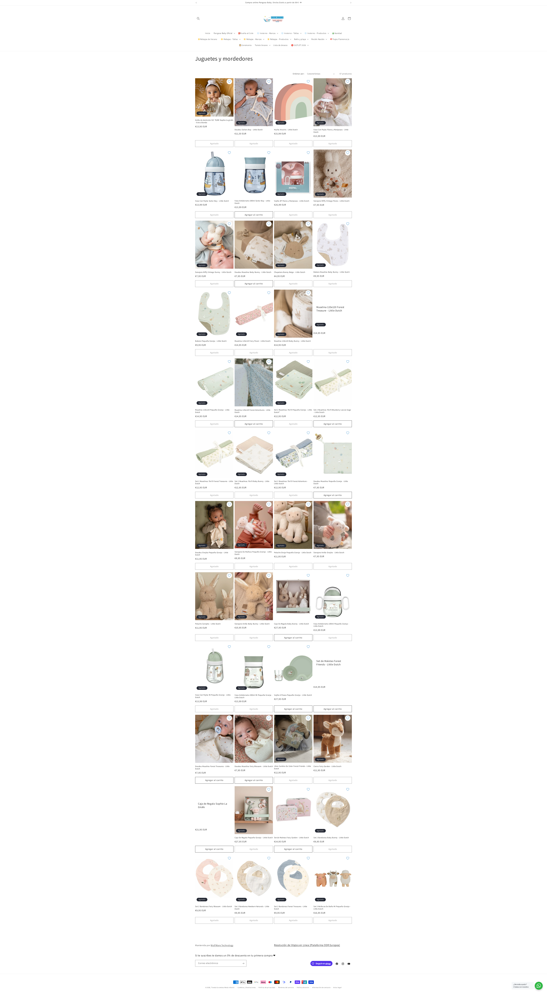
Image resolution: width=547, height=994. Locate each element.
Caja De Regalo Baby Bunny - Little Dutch (291, 624)
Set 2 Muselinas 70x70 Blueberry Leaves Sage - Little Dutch (332, 411)
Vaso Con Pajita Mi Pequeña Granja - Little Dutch (212, 696)
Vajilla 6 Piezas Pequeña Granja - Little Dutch (293, 695)
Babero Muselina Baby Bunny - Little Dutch (332, 272)
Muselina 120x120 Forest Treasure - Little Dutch (330, 308)
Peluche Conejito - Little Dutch (208, 624)
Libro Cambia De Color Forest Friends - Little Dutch (292, 767)
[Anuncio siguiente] (351, 2)
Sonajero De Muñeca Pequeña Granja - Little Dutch (253, 553)
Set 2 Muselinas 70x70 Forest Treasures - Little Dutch (214, 482)
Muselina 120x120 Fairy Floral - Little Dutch (252, 341)
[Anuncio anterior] (196, 2)
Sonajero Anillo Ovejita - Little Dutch (329, 552)
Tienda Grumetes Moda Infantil (222, 987)
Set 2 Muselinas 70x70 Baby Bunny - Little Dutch (252, 482)
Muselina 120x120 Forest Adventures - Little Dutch (252, 411)
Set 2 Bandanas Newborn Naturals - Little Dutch (252, 907)
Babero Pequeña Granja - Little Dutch (211, 341)
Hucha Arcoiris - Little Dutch (286, 130)
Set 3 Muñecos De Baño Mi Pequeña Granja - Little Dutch (332, 907)
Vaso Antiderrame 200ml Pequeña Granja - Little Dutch (331, 625)
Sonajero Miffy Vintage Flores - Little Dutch (331, 201)
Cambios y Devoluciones (247, 987)
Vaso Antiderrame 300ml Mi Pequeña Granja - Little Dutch (254, 696)
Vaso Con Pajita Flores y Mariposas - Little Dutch (331, 131)
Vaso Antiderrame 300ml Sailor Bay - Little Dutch (252, 202)
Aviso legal (337, 987)
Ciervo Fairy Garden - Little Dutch (327, 766)
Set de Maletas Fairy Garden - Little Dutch (291, 838)
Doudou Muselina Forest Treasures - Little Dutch (212, 767)
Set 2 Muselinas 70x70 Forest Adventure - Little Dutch (291, 482)
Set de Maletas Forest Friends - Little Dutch (328, 662)
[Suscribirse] (243, 963)
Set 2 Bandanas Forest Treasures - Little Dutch (290, 907)
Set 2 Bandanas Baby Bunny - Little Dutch (331, 838)
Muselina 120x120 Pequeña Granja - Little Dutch (212, 411)
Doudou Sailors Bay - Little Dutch (249, 130)
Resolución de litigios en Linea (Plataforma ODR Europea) (307, 945)
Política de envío (303, 987)
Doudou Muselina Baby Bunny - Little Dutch (253, 272)
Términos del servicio (286, 987)
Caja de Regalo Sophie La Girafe (212, 805)
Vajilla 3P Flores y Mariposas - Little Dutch (291, 201)
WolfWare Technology (222, 945)
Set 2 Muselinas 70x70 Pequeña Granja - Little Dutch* (293, 411)
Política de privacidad (267, 987)
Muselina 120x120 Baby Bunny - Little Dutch (292, 341)
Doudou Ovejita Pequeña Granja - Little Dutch (211, 553)
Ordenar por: (298, 73)
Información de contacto (321, 987)
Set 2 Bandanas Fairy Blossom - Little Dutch (213, 906)
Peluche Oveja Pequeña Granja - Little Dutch (292, 552)
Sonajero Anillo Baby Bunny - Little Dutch (252, 624)
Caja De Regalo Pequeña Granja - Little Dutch (254, 838)
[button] (198, 18)
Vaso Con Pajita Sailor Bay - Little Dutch (212, 201)
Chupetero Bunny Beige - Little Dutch (289, 272)
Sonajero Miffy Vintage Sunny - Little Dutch (213, 272)
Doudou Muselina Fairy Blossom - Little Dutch (254, 766)
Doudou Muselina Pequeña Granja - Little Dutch (331, 482)
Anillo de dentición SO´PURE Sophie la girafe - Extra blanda (214, 121)
